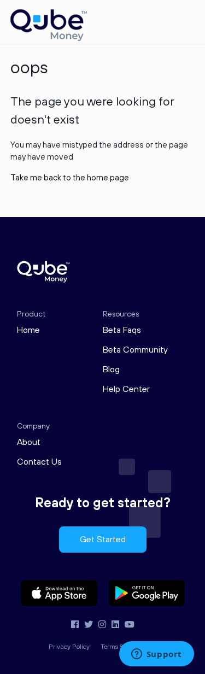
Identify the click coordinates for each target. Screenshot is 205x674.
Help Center (126, 389)
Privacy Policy (69, 647)
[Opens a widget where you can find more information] (156, 655)
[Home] (48, 38)
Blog (111, 369)
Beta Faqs (122, 330)
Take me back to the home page (69, 178)
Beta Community (135, 349)
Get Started (103, 539)
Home (28, 330)
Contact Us (39, 461)
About (28, 442)
